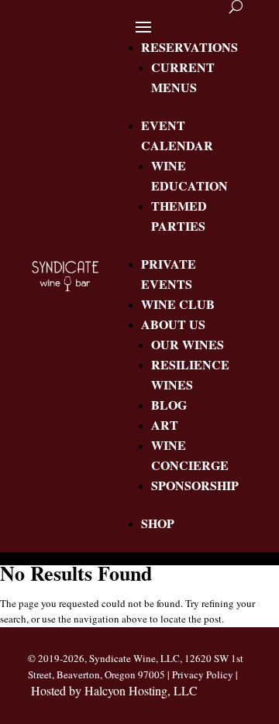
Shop (157, 523)
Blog (169, 404)
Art (164, 425)
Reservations (189, 47)
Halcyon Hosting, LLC (141, 690)
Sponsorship (195, 485)
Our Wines (187, 344)
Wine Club (178, 304)
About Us (173, 324)
